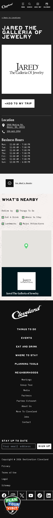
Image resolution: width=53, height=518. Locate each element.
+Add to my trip (18, 103)
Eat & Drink (12, 217)
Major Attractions (33, 223)
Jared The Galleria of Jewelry (22, 293)
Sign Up (44, 446)
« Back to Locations (11, 17)
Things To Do (27, 211)
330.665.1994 (13, 131)
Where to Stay (33, 217)
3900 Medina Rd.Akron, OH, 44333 (16, 126)
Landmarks (10, 223)
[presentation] (28, 182)
